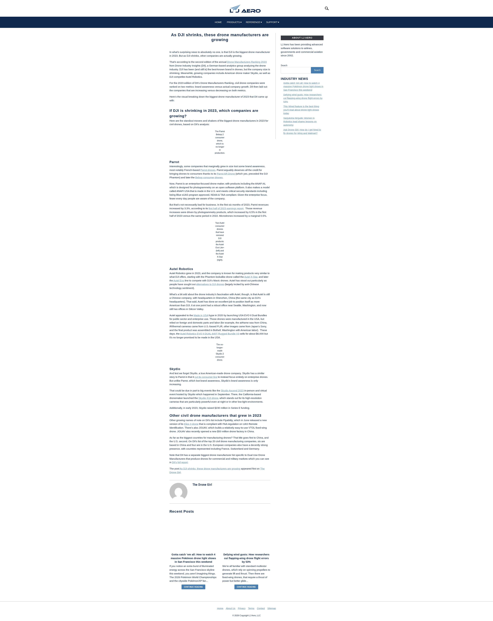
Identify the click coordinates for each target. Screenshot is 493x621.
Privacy (241, 608)
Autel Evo (178, 280)
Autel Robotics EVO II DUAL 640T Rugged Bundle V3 (209, 333)
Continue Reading (193, 587)
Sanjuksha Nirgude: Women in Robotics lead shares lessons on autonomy (300, 121)
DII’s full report (180, 462)
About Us (230, 608)
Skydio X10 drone (208, 398)
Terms (251, 608)
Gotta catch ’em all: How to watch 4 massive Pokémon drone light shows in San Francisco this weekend (193, 558)
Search (284, 65)
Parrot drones (207, 170)
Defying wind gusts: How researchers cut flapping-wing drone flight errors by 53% (246, 558)
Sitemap (271, 608)
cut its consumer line (206, 377)
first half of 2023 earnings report (226, 208)
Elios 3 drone (191, 424)
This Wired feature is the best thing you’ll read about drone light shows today (301, 110)
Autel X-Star (250, 277)
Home (220, 608)
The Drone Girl (202, 484)
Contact (261, 608)
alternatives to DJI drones (210, 284)
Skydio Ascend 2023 (232, 390)
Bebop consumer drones (209, 177)
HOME (218, 22)
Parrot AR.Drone (226, 173)
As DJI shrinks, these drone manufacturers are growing (210, 468)
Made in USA (201, 315)
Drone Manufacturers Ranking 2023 (247, 62)
